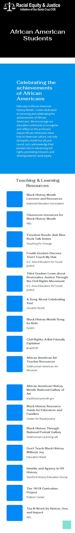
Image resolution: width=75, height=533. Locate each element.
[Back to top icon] (67, 525)
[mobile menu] (69, 6)
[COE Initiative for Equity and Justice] (33, 6)
